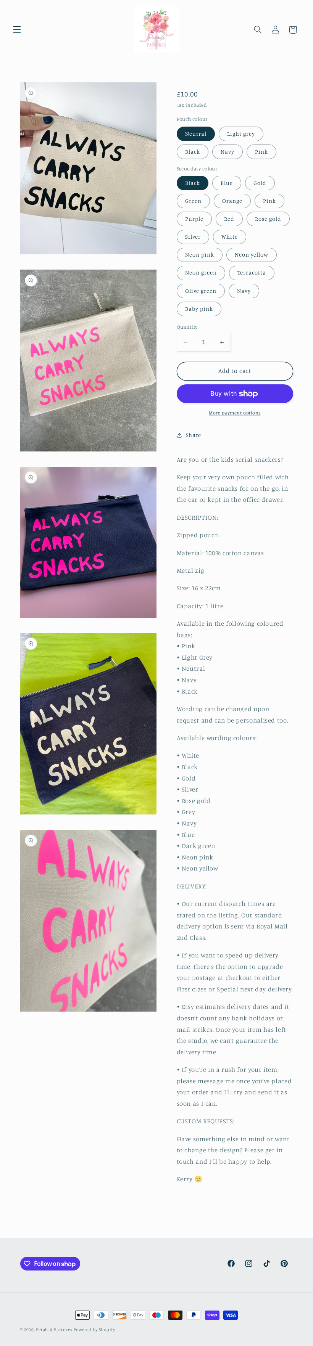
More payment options (235, 413)
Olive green (201, 291)
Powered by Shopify (94, 1329)
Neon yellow (252, 254)
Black (192, 151)
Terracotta (251, 272)
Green (193, 201)
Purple (194, 218)
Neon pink (199, 254)
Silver (193, 236)
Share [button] (193, 435)
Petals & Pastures (54, 1329)
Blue (227, 183)
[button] (17, 30)
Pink (261, 151)
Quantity (187, 327)
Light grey (241, 133)
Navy (227, 151)
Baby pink (199, 308)
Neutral (196, 133)
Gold (259, 183)
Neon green (201, 272)
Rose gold (268, 218)
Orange (232, 201)
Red (229, 218)
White (229, 236)
